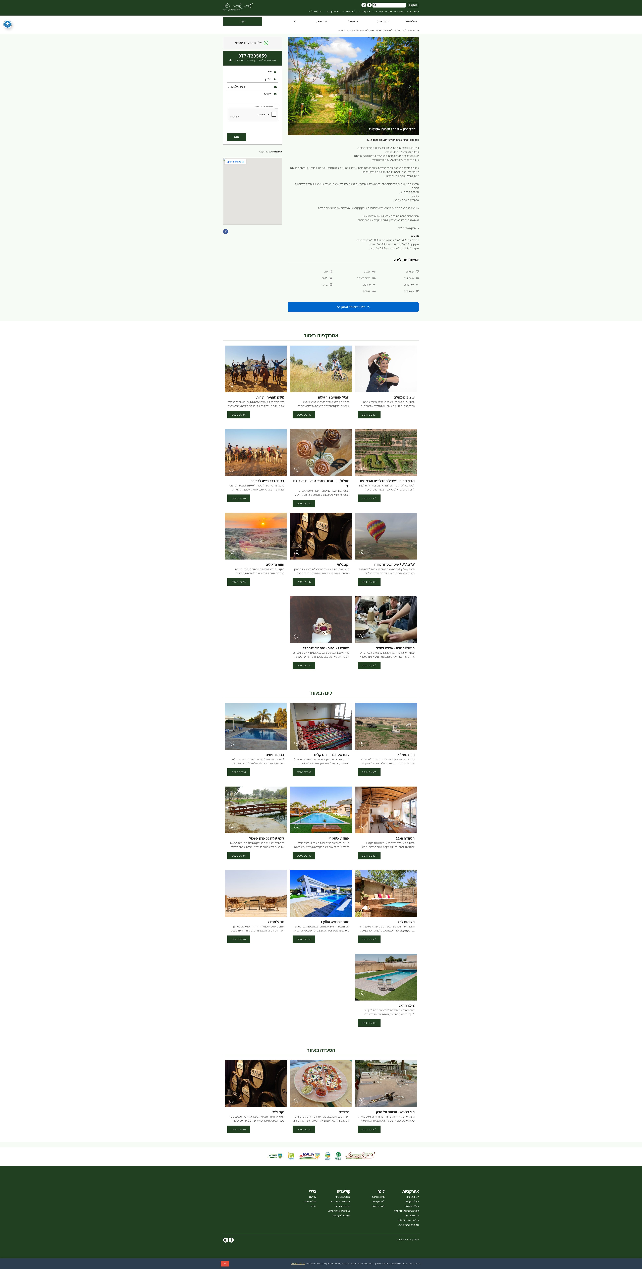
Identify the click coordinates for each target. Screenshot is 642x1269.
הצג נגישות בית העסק (353, 307)
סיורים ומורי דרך (411, 1215)
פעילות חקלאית (412, 1201)
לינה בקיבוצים (378, 1201)
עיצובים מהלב (404, 397)
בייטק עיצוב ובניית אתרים (407, 1239)
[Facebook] (231, 1240)
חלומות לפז (406, 922)
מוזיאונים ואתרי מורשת (408, 1224)
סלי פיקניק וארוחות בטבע (339, 1210)
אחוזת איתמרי (339, 838)
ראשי (416, 11)
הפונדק (344, 1112)
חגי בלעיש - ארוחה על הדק (395, 1112)
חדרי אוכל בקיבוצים (341, 1215)
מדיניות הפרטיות (298, 1263)
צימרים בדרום (376, 30)
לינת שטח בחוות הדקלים (331, 754)
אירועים (400, 11)
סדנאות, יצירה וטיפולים (408, 1220)
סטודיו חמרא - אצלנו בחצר (395, 648)
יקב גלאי (343, 564)
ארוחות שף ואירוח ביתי (340, 1201)
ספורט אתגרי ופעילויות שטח (406, 1210)
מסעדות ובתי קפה (342, 1206)
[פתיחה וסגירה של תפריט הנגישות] (8, 24)
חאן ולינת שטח (390, 30)
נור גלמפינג (276, 922)
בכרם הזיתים (275, 754)
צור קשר (312, 1196)
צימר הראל (407, 1005)
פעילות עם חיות (412, 1206)
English (413, 5)
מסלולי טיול (316, 11)
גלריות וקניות (350, 11)
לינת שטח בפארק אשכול (266, 838)
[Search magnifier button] (374, 5)
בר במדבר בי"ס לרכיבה (267, 481)
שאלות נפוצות (309, 1201)
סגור (225, 1263)
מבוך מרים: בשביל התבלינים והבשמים (387, 481)
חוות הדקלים (275, 564)
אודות (408, 11)
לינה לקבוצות (404, 30)
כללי (312, 1191)
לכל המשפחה (412, 1196)
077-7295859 (252, 56)
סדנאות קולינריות (342, 1196)
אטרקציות (366, 11)
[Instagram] (225, 1240)
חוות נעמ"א (406, 754)
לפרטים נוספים (369, 414)
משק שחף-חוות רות (270, 397)
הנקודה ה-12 (405, 838)
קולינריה (379, 11)
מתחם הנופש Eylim (335, 922)
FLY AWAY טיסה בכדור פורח (394, 564)
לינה (390, 11)
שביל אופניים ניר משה (333, 397)
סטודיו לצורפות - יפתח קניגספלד (326, 648)
